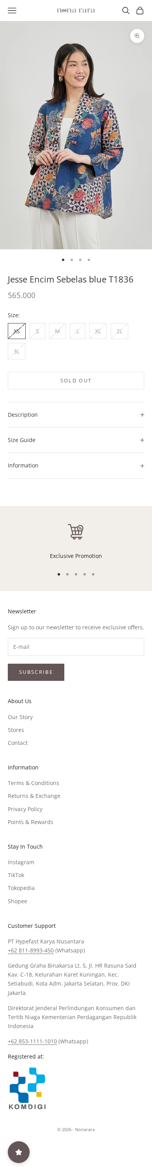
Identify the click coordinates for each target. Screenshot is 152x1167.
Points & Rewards (30, 822)
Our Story (20, 717)
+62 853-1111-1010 (32, 1041)
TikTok (16, 875)
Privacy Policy (25, 809)
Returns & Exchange (34, 795)
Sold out (76, 380)
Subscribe (36, 671)
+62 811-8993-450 (31, 950)
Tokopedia (21, 888)
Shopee (17, 901)
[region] (76, 541)
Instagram (21, 862)
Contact (18, 742)
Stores (16, 730)
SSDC (89, 1147)
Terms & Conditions (33, 783)
